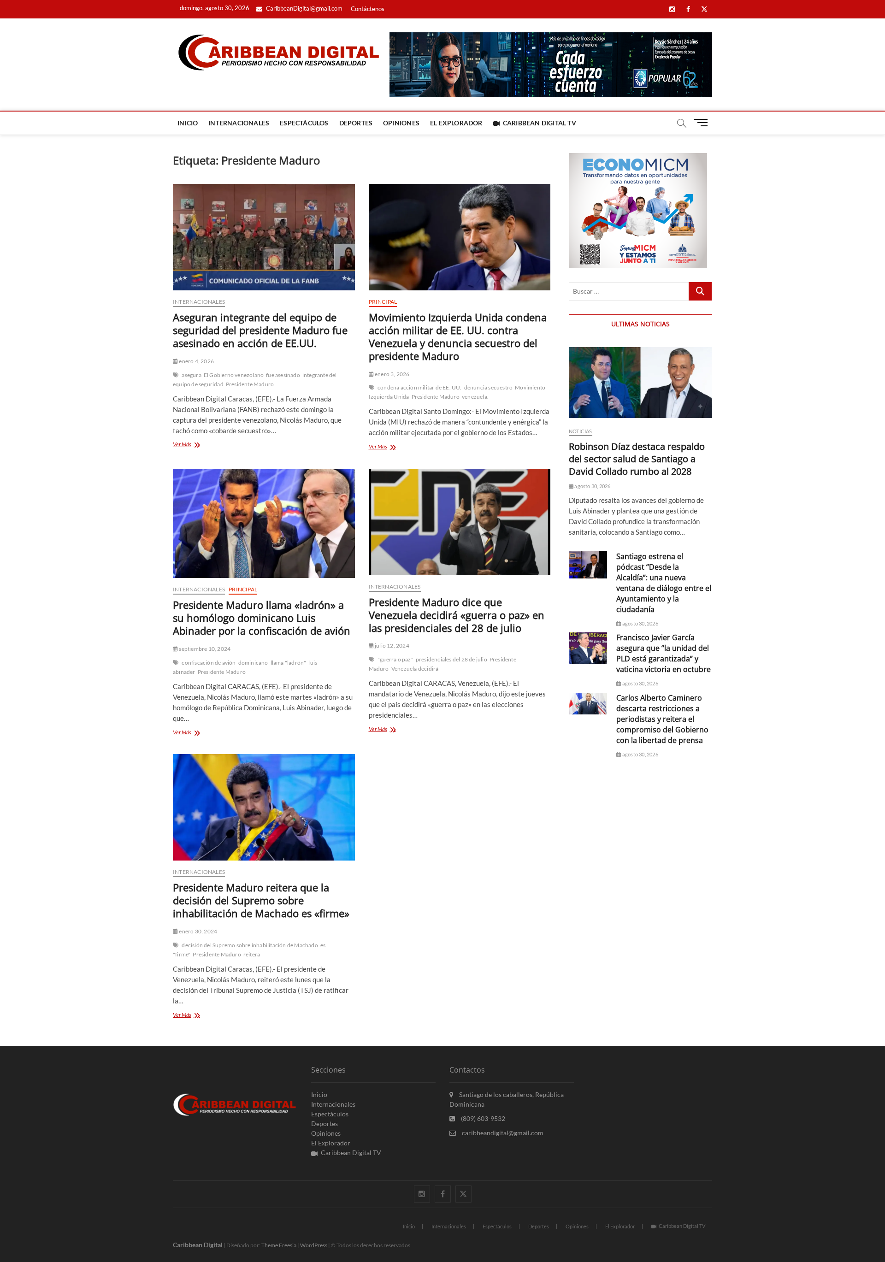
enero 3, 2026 (392, 374)
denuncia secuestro (488, 387)
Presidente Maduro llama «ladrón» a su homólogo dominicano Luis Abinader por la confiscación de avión (261, 617)
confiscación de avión (209, 662)
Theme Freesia (278, 1245)
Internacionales (238, 123)
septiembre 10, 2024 (204, 648)
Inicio (187, 123)
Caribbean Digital (198, 1245)
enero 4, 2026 (196, 361)
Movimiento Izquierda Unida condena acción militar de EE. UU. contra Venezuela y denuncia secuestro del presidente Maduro (458, 336)
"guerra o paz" (395, 659)
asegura (191, 375)
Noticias (580, 431)
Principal (383, 301)
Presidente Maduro (250, 384)
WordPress (313, 1245)
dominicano (253, 662)
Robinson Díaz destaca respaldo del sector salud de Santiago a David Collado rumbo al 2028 (637, 459)
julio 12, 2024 (391, 645)
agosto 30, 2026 (591, 486)
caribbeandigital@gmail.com (501, 1133)
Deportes (356, 123)
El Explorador (456, 123)
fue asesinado (283, 375)
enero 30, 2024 (197, 931)
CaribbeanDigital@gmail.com (303, 8)
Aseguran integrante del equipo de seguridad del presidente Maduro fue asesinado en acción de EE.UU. (260, 330)
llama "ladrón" (289, 662)
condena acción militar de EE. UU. (420, 387)
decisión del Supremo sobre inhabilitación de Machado (250, 945)
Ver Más (194, 445)
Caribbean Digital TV (539, 123)
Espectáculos (304, 123)
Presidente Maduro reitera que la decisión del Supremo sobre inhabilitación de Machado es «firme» (261, 900)
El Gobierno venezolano (234, 375)
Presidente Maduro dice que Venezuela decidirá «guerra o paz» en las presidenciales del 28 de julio (456, 615)
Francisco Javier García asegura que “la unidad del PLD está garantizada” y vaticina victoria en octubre (663, 653)
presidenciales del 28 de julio (451, 659)
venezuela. (475, 396)
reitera (251, 954)
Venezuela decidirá (415, 668)
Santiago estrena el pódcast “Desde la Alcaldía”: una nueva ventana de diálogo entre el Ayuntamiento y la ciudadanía (663, 582)
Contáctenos (367, 8)
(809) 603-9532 (482, 1118)
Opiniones (401, 123)
